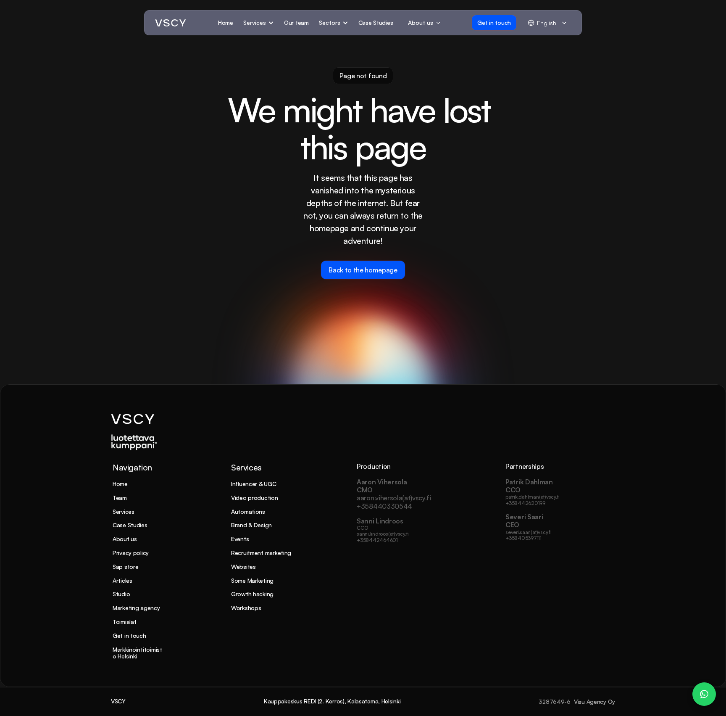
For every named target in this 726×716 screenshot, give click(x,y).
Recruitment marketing (261, 552)
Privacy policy (131, 552)
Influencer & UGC (253, 483)
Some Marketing (252, 580)
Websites (243, 566)
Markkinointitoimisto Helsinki (137, 653)
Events (240, 538)
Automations (248, 511)
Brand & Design (251, 524)
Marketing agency (136, 607)
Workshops (246, 607)
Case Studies (130, 524)
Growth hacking (252, 593)
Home (120, 483)
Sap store (125, 566)
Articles (122, 580)
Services (123, 511)
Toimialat (124, 621)
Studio (121, 593)
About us (125, 538)
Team (120, 497)
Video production (254, 497)
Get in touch (129, 635)
